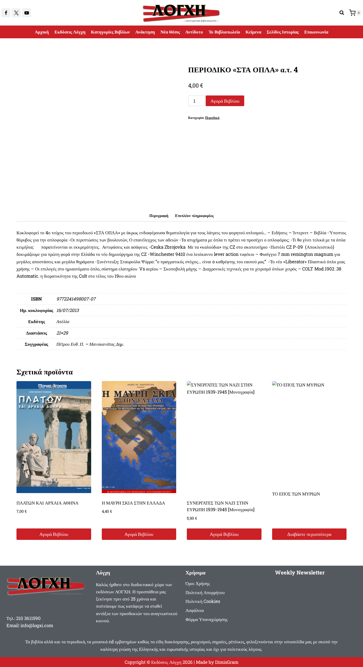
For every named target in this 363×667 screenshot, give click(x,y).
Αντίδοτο (194, 32)
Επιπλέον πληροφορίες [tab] (194, 215)
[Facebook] (5, 12)
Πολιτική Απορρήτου (205, 592)
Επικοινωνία (316, 32)
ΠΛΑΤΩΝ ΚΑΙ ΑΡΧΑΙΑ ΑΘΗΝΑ (47, 503)
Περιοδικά (212, 118)
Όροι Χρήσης (197, 583)
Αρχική (42, 32)
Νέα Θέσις (170, 32)
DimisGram (226, 662)
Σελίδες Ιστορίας (283, 32)
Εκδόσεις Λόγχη (70, 32)
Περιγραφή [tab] (158, 215)
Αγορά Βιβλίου (224, 101)
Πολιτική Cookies (202, 601)
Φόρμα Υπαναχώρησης (206, 619)
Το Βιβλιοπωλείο (224, 32)
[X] (16, 12)
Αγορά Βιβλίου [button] (53, 534)
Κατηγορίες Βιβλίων (110, 32)
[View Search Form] (342, 13)
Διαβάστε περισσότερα (309, 534)
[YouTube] (26, 12)
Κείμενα (253, 32)
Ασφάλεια (194, 610)
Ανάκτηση (145, 32)
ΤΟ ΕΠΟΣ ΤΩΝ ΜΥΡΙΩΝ (296, 494)
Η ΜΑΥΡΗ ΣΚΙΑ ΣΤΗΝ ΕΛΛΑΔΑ (133, 503)
